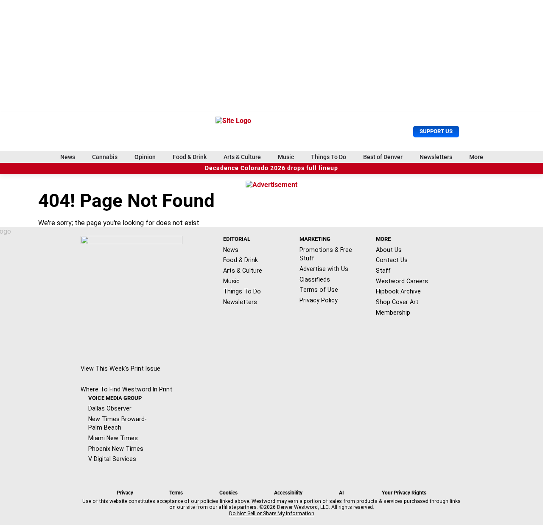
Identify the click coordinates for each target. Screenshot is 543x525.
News (67, 157)
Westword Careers (402, 281)
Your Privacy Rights (404, 493)
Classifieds (314, 279)
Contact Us (392, 260)
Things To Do (328, 157)
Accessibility (288, 493)
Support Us (436, 131)
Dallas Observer (110, 408)
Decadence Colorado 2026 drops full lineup (271, 168)
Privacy (125, 493)
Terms (176, 493)
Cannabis (105, 157)
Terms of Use (318, 289)
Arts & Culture (242, 157)
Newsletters (436, 157)
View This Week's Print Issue (120, 368)
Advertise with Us (323, 268)
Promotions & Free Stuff (325, 254)
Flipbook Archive (398, 291)
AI (341, 493)
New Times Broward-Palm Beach (117, 423)
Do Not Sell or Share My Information (271, 514)
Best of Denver (383, 157)
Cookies (228, 493)
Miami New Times (113, 438)
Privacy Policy (318, 300)
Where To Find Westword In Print (126, 389)
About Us (389, 249)
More (476, 157)
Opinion (145, 157)
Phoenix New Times (115, 448)
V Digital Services (112, 458)
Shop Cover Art (397, 302)
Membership (393, 312)
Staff (383, 270)
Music (286, 157)
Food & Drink (190, 157)
